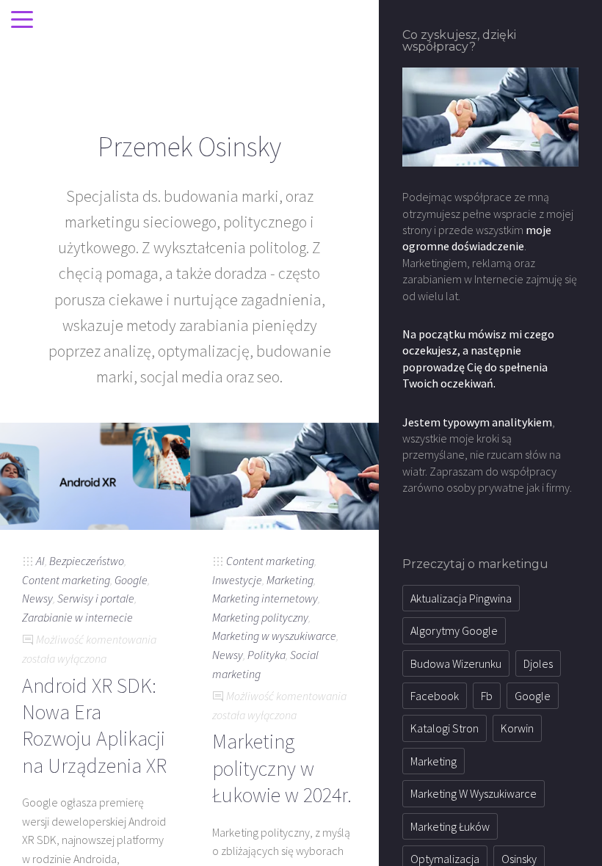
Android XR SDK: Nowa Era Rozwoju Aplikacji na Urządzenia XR (94, 725)
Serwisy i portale (95, 598)
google (533, 695)
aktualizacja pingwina (461, 598)
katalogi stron (444, 728)
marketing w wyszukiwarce (473, 793)
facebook (434, 695)
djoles (538, 663)
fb (487, 695)
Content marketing (66, 579)
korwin (517, 728)
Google (131, 579)
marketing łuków (450, 826)
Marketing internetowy (265, 598)
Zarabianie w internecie (77, 617)
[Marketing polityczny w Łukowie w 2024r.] (285, 474)
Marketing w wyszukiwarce (274, 635)
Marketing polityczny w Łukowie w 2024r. (282, 768)
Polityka (266, 654)
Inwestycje (237, 579)
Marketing (289, 579)
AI (40, 560)
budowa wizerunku (455, 663)
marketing (433, 761)
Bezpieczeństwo (86, 560)
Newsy (37, 598)
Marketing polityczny (260, 617)
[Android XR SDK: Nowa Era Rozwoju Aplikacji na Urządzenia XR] (95, 474)
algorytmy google (454, 630)
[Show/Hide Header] (22, 20)
